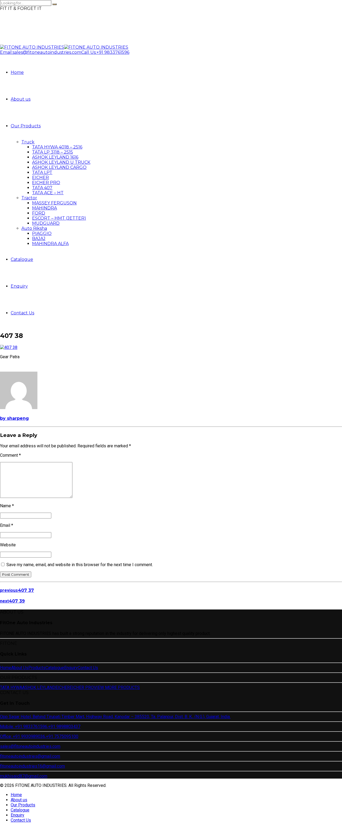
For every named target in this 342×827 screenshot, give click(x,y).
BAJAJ (38, 238)
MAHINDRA (44, 208)
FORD (38, 213)
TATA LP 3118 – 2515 (52, 152)
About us (20, 99)
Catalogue (22, 259)
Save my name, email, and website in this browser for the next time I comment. (79, 564)
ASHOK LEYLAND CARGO (59, 167)
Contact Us (22, 312)
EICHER (40, 177)
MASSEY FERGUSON (54, 202)
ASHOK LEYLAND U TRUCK (61, 162)
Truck (27, 141)
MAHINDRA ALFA (50, 243)
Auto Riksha (34, 228)
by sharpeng (14, 418)
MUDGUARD (46, 223)
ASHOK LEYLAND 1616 (55, 157)
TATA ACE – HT (48, 192)
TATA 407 (42, 187)
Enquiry (19, 286)
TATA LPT (42, 172)
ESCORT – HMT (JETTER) (59, 218)
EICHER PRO (46, 182)
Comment (10, 455)
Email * (6, 525)
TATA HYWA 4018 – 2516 (57, 147)
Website (8, 544)
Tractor (29, 197)
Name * (7, 505)
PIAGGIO (42, 233)
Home (17, 72)
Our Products (26, 125)
